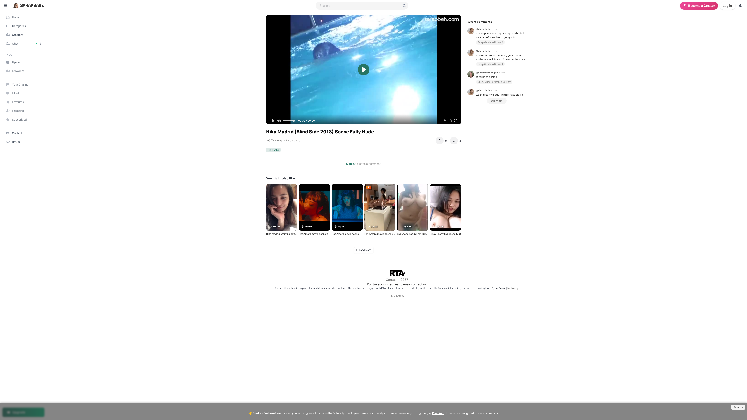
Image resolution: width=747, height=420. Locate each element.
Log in (727, 6)
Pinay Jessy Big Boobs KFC (445, 233)
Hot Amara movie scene (345, 233)
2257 (404, 280)
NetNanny (513, 288)
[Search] (404, 6)
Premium (438, 413)
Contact (392, 280)
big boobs (273, 149)
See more (497, 100)
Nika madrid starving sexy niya (283, 233)
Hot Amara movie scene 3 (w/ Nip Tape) (387, 233)
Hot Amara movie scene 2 (313, 233)
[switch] (741, 6)
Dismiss (738, 407)
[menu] (5, 6)
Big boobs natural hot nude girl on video (419, 233)
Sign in (350, 163)
